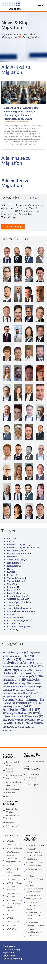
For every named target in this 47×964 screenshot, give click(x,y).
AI (6, 652)
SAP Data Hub (14, 617)
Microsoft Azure (15, 578)
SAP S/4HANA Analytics (19, 727)
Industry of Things (35, 687)
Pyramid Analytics (16, 596)
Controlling (13, 670)
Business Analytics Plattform (21, 547)
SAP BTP (11, 605)
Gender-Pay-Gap (15, 559)
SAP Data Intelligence (17, 620)
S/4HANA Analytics (16, 599)
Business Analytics (16, 544)
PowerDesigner (14, 593)
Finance (19, 673)
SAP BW (11, 614)
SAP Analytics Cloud (17, 602)
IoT (8, 569)
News (10, 584)
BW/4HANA (22, 666)
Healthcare (12, 566)
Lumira (19, 693)
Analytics (19, 652)
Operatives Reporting (18, 696)
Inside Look (9, 690)
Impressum (8, 952)
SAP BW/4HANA (14, 717)
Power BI (11, 590)
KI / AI (10, 575)
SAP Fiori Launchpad (17, 626)
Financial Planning (12, 676)
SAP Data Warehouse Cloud (22, 719)
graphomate (13, 562)
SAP (19, 706)
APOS (10, 538)
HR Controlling (19, 683)
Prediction (24, 703)
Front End (12, 556)
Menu (41, 5)
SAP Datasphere (32, 716)
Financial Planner (33, 673)
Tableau (11, 629)
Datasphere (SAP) (15, 550)
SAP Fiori (11, 623)
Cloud (36, 666)
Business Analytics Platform (19, 660)
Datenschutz (9, 955)
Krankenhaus (9, 693)
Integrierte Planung (26, 690)
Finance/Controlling (17, 553)
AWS (9, 541)
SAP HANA (19, 723)
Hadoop (28, 676)
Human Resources (14, 686)
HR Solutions (36, 683)
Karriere (11, 572)
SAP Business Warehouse (19, 611)
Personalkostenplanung (23, 700)
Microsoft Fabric (15, 581)
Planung (11, 587)
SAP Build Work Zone (17, 608)
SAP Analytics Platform (17, 713)
